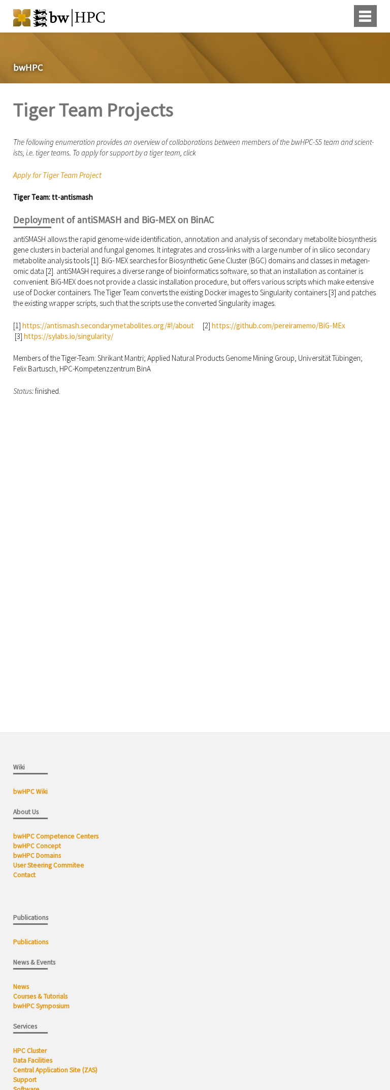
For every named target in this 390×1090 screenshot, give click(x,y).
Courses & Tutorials (40, 996)
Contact (24, 874)
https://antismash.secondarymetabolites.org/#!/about (108, 325)
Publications (31, 942)
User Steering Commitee (48, 865)
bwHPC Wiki (30, 791)
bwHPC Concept (37, 846)
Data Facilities (32, 1060)
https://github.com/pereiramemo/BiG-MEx (278, 325)
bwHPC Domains (37, 855)
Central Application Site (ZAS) (55, 1070)
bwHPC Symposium (41, 1006)
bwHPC (28, 67)
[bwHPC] (59, 24)
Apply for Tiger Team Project (57, 175)
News (21, 986)
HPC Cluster (30, 1050)
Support (25, 1079)
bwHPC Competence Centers (56, 836)
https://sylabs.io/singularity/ (68, 336)
